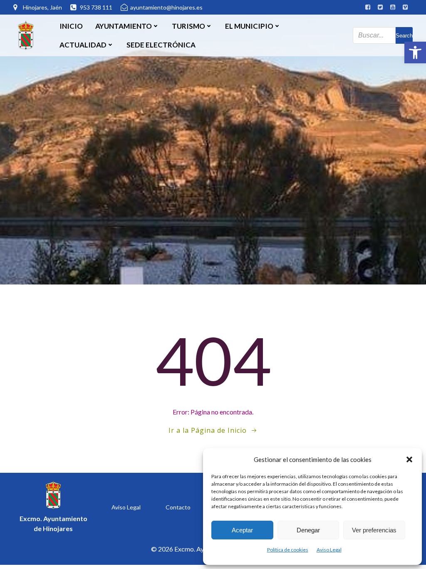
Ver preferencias (374, 530)
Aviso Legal (329, 550)
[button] (415, 52)
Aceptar (242, 530)
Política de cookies (287, 550)
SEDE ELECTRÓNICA (161, 44)
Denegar (308, 530)
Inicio (71, 26)
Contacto (178, 507)
